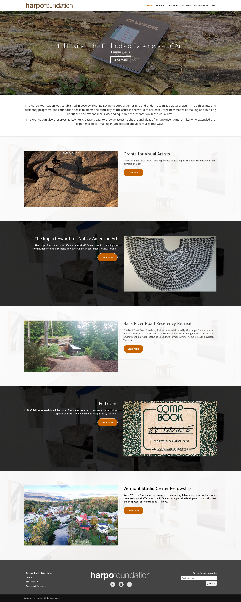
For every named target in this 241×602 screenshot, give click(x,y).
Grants (171, 6)
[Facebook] (112, 584)
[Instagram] (121, 584)
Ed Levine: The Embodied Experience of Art (121, 45)
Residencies (199, 6)
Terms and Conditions (36, 586)
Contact (29, 577)
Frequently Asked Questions (39, 573)
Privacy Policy (32, 581)
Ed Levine (186, 6)
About (159, 6)
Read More (120, 60)
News (214, 6)
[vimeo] (129, 584)
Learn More (133, 172)
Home (149, 6)
